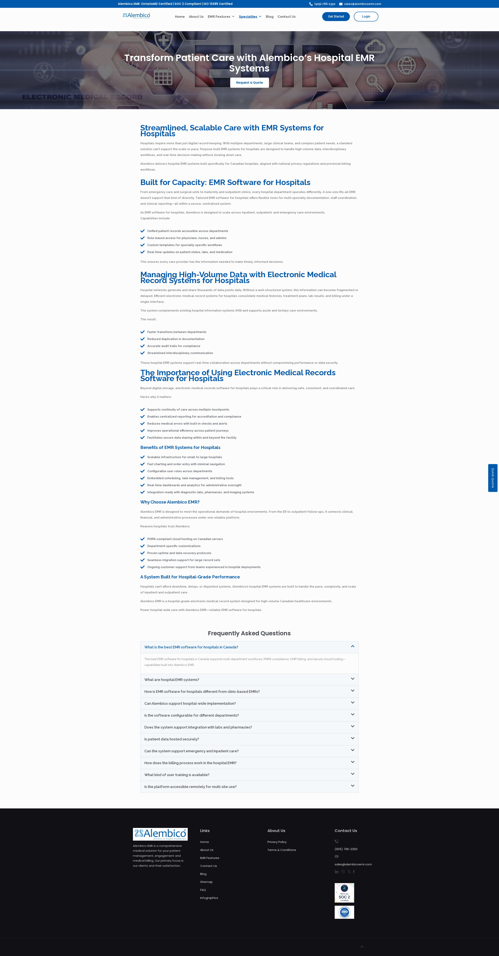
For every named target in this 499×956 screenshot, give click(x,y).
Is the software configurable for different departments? (191, 715)
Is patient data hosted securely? (171, 739)
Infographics (209, 898)
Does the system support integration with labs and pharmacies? (198, 727)
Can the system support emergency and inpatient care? (191, 751)
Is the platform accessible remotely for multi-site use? (190, 787)
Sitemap (206, 882)
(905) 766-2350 (346, 849)
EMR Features (219, 17)
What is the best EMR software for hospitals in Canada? (191, 647)
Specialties (248, 17)
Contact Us (287, 17)
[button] (249, 83)
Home (180, 17)
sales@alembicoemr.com (353, 864)
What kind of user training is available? (177, 775)
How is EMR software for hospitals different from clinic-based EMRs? (202, 692)
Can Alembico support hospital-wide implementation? (190, 703)
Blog (269, 17)
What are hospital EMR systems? (171, 680)
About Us (196, 17)
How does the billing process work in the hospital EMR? (190, 763)
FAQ (203, 890)
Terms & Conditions (281, 850)
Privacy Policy (277, 842)
